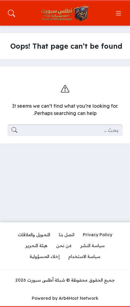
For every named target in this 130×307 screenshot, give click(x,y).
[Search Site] (11, 13)
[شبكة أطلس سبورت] (65, 13)
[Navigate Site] (118, 13)
